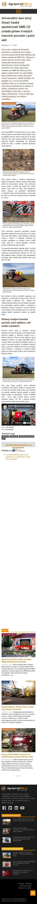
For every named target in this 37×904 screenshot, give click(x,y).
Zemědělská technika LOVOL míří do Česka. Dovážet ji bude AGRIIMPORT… (24, 838)
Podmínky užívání (25, 885)
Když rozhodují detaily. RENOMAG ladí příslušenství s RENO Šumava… (24, 863)
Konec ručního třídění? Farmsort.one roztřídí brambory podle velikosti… (23, 829)
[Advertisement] (18, 544)
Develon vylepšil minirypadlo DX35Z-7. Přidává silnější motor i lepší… (23, 854)
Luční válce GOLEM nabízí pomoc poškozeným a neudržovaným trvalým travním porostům (18, 456)
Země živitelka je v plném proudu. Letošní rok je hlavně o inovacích (24, 820)
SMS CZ (5, 437)
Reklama (28, 883)
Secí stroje (14, 437)
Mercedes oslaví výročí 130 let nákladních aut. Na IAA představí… (23, 872)
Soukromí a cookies (24, 888)
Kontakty (21, 883)
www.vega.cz (22, 901)
